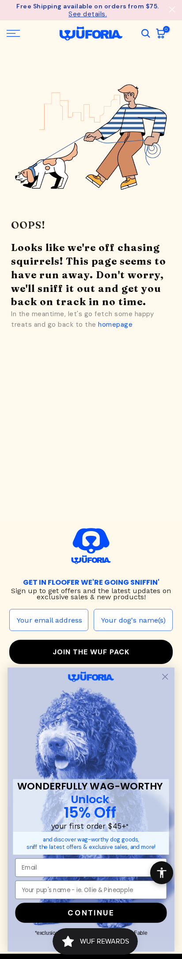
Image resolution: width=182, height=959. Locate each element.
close (172, 9)
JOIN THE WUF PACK (91, 651)
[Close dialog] (165, 676)
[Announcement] (87, 10)
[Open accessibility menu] (161, 872)
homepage (115, 324)
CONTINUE (91, 913)
